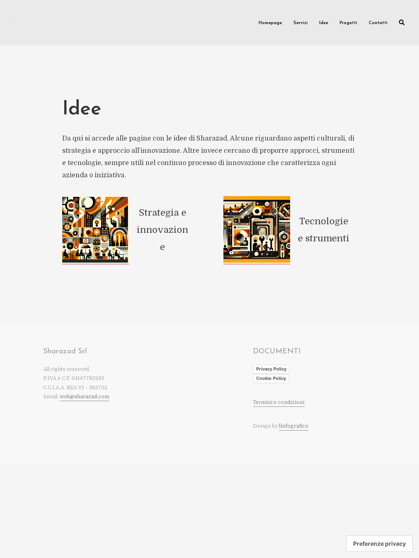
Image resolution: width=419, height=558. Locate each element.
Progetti (348, 23)
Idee (323, 23)
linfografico (294, 426)
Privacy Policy (271, 369)
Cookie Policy (271, 378)
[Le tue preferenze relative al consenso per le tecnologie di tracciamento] (379, 543)
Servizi (300, 23)
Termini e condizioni (278, 402)
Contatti (378, 23)
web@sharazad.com (84, 397)
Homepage (270, 23)
